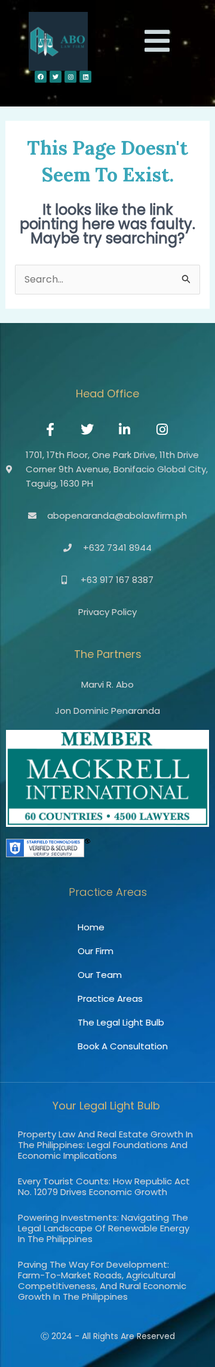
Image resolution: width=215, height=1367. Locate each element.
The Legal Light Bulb (121, 1022)
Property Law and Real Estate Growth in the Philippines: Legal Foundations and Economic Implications (105, 1145)
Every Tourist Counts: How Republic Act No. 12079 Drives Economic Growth (104, 1186)
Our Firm (95, 951)
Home (91, 927)
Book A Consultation (123, 1046)
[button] (157, 42)
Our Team (100, 974)
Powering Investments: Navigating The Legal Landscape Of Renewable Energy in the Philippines (103, 1228)
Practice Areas (110, 998)
